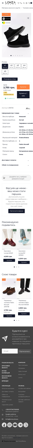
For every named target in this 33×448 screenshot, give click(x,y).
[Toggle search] (24, 3)
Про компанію (23, 365)
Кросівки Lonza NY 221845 (22, 253)
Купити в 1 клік (23, 94)
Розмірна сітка (10, 79)
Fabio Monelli (22, 371)
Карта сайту (17, 437)
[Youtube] (15, 425)
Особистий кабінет (24, 388)
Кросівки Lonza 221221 (8, 252)
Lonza (20, 377)
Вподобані (21, 391)
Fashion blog (8, 362)
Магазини (21, 368)
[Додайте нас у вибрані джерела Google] (25, 425)
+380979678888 (12, 409)
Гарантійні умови (7, 404)
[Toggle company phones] (21, 3)
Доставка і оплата (8, 391)
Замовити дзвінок (12, 411)
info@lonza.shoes (12, 419)
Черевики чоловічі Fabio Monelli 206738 (9, 304)
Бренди (5, 381)
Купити (23, 87)
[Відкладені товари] (19, 3)
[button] (11, 56)
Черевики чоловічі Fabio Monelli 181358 (24, 303)
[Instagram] (9, 425)
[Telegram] (20, 425)
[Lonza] (11, 3)
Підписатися (24, 351)
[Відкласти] (14, 233)
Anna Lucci (21, 374)
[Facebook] (4, 425)
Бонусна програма (8, 388)
